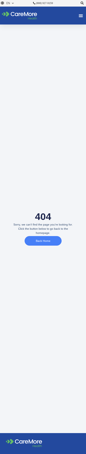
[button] (82, 3)
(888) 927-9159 (44, 3)
